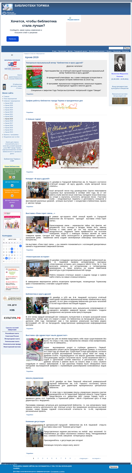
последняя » (96, 458)
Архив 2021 (9, 114)
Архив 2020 (9, 116)
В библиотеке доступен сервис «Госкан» (16, 86)
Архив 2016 (9, 125)
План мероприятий (10, 98)
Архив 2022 (9, 112)
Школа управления (34, 378)
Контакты (125, 51)
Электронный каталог (97, 51)
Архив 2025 (9, 105)
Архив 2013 (9, 132)
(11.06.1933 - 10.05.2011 (119, 79)
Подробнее (30, 94)
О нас (54, 51)
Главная (6, 96)
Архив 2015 (9, 127)
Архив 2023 (9, 110)
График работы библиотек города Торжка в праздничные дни (54, 101)
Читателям (62, 51)
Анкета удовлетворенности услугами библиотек (15, 77)
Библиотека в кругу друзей (38, 294)
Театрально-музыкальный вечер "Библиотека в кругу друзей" (54, 63)
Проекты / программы (11, 134)
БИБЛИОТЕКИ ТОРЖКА (32, 5)
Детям (70, 51)
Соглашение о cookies (58, 471)
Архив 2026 (9, 103)
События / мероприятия (12, 101)
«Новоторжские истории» (37, 257)
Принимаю (113, 467)
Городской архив (80, 51)
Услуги (109, 51)
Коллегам (116, 51)
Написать (12, 39)
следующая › (84, 458)
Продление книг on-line (11, 137)
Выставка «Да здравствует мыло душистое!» (46, 335)
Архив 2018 (9, 121)
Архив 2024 (9, 107)
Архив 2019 (9, 119)
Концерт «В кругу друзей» (38, 179)
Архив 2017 (9, 123)
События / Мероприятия (37, 53)
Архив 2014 (9, 130)
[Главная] (7, 7)
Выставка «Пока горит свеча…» (40, 213)
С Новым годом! (33, 119)
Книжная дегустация (35, 421)
